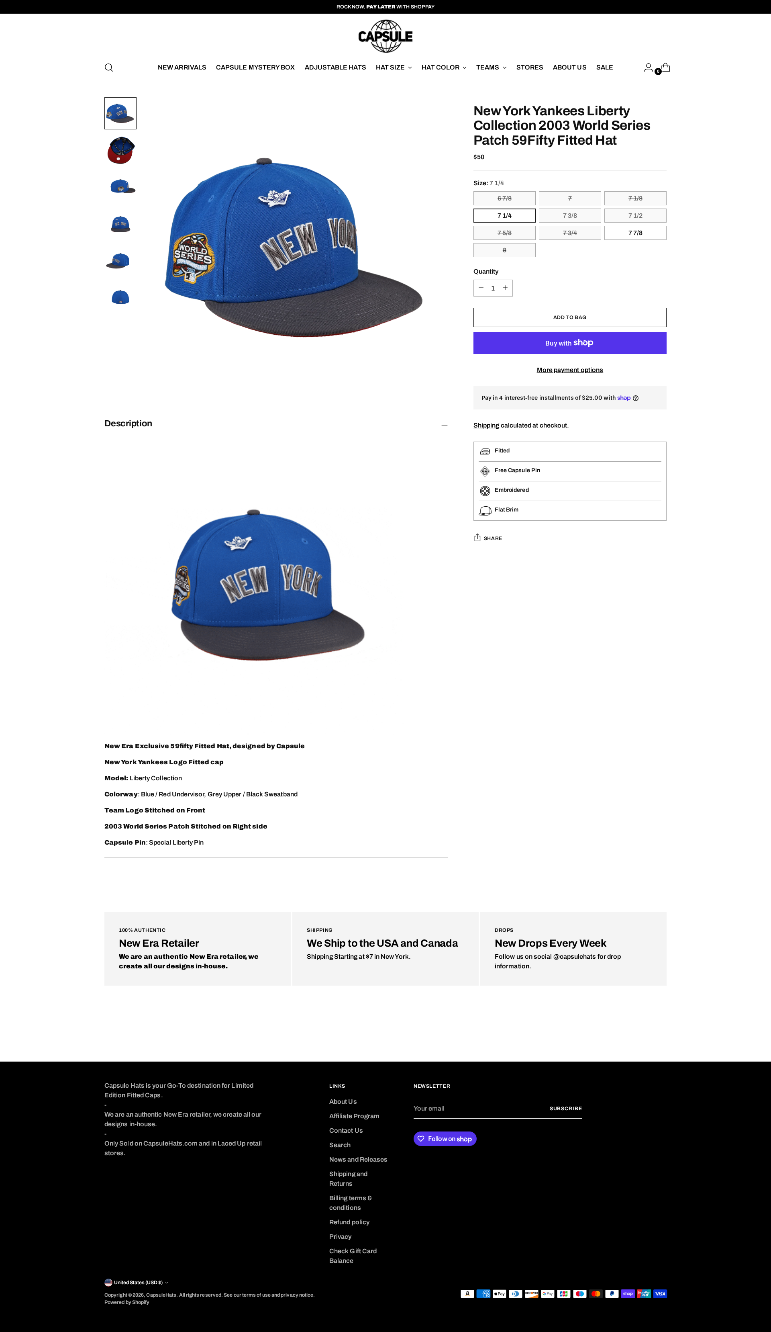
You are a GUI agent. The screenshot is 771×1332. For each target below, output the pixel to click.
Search (340, 1145)
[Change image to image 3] (120, 187)
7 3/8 (570, 215)
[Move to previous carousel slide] (641, 1034)
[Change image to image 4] (120, 224)
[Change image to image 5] (120, 261)
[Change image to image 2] (120, 150)
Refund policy (349, 1222)
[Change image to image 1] (120, 113)
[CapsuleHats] (385, 36)
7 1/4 (505, 215)
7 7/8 (635, 232)
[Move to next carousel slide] (660, 1034)
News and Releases (358, 1159)
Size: (488, 183)
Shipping (486, 425)
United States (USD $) (138, 1282)
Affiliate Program (354, 1116)
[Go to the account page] (645, 67)
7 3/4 (570, 232)
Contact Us (346, 1130)
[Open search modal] (109, 67)
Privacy (340, 1236)
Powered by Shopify (126, 1302)
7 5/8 (505, 232)
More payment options (570, 369)
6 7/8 (505, 198)
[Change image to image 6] (120, 298)
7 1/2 (635, 215)
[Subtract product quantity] (505, 288)
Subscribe (566, 1108)
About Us (343, 1101)
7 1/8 (635, 198)
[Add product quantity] (481, 288)
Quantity (486, 271)
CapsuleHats (161, 1295)
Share (493, 538)
